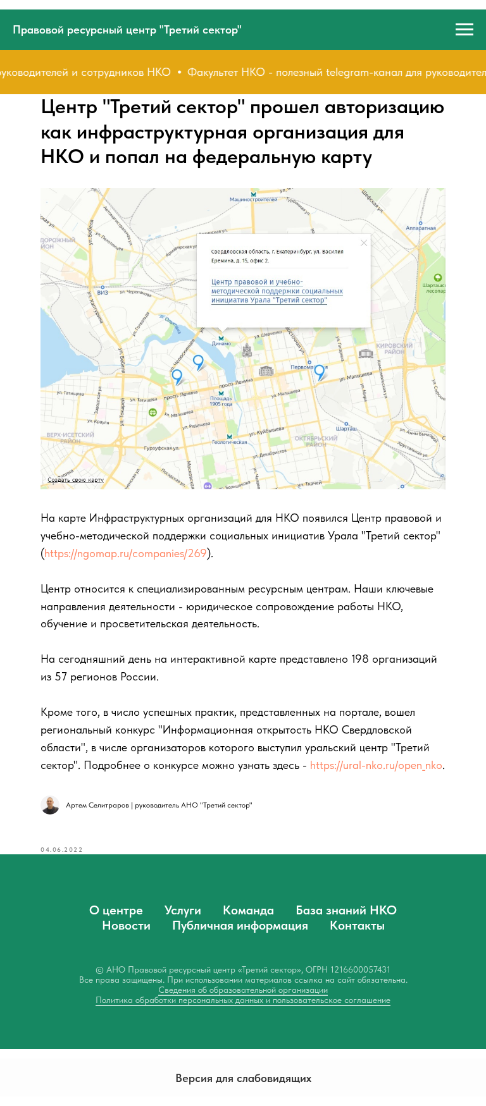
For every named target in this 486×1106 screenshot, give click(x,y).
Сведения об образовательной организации (243, 990)
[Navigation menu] (464, 29)
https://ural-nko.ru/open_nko (376, 764)
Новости (126, 925)
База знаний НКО (346, 910)
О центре (116, 910)
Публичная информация (240, 925)
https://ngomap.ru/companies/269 (125, 553)
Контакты (357, 925)
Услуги (183, 910)
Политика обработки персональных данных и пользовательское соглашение (243, 1000)
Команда (248, 910)
